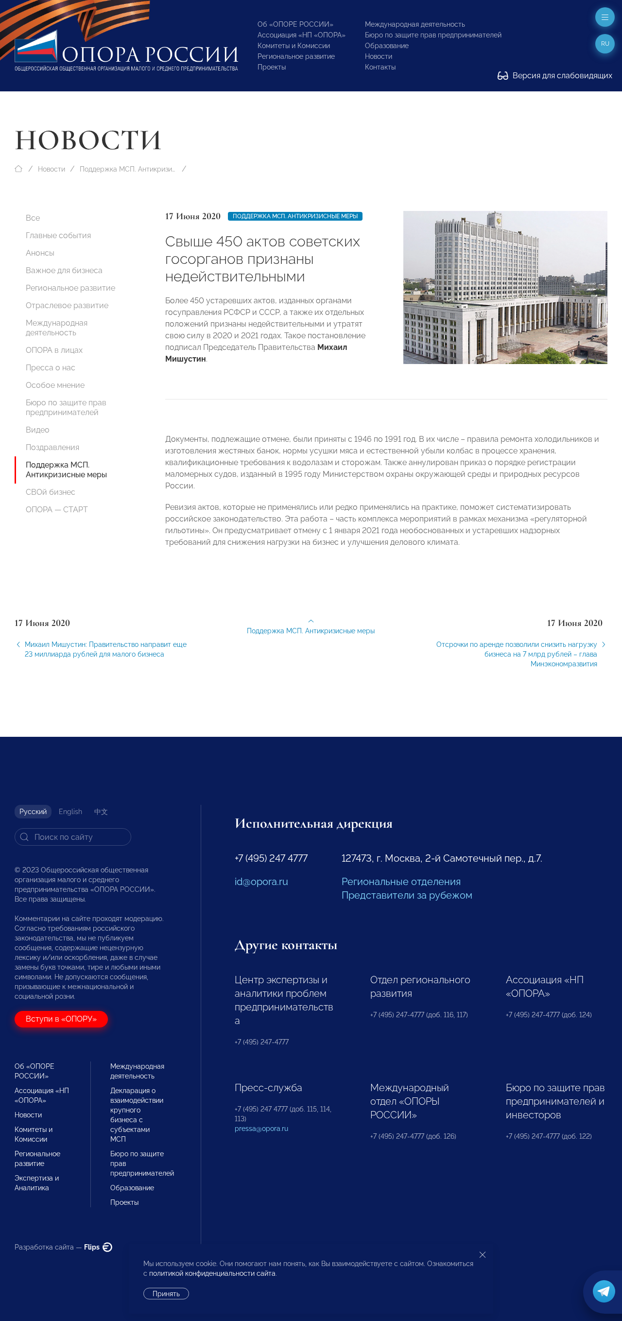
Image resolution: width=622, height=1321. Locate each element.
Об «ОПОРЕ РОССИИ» (295, 24)
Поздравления (52, 447)
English (70, 812)
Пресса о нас (50, 367)
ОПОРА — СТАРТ (57, 509)
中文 (101, 812)
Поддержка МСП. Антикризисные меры (128, 169)
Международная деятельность (415, 24)
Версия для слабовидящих (561, 75)
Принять (166, 1294)
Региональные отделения (401, 881)
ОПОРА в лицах (54, 350)
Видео (38, 430)
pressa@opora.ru (261, 1128)
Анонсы (40, 253)
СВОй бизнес (50, 492)
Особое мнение (55, 385)
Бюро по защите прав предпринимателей (433, 35)
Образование (387, 46)
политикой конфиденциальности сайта (212, 1273)
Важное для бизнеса (64, 270)
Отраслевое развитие (67, 305)
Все (33, 218)
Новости (378, 56)
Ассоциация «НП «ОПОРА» (302, 35)
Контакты (380, 67)
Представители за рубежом (407, 895)
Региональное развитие (296, 56)
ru (605, 43)
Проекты (272, 67)
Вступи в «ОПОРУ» (61, 1019)
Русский (33, 812)
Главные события (58, 235)
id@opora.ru (261, 881)
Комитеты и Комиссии (294, 46)
